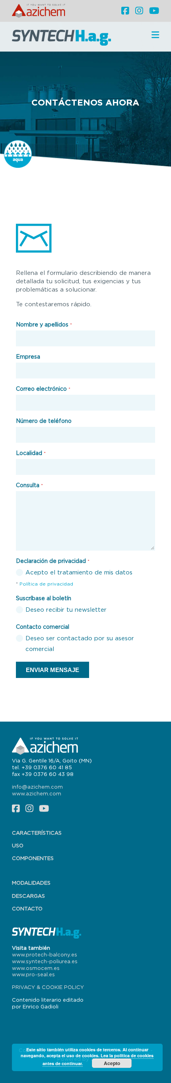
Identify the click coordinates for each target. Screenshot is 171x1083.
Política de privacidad (46, 583)
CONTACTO (27, 908)
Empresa (28, 356)
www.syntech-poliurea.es (45, 961)
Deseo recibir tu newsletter (66, 609)
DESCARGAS (28, 896)
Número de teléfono (44, 421)
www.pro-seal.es (33, 974)
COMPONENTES (33, 858)
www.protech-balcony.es (44, 954)
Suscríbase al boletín (43, 598)
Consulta (29, 485)
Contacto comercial (42, 627)
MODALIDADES (31, 882)
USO (17, 845)
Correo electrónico (43, 389)
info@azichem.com (37, 786)
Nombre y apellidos (44, 324)
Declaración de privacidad (52, 561)
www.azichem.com (36, 793)
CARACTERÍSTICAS (37, 832)
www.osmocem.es (36, 968)
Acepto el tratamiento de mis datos (78, 572)
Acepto (112, 1063)
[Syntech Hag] (64, 37)
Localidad (31, 453)
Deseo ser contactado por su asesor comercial (79, 643)
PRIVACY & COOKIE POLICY (48, 987)
